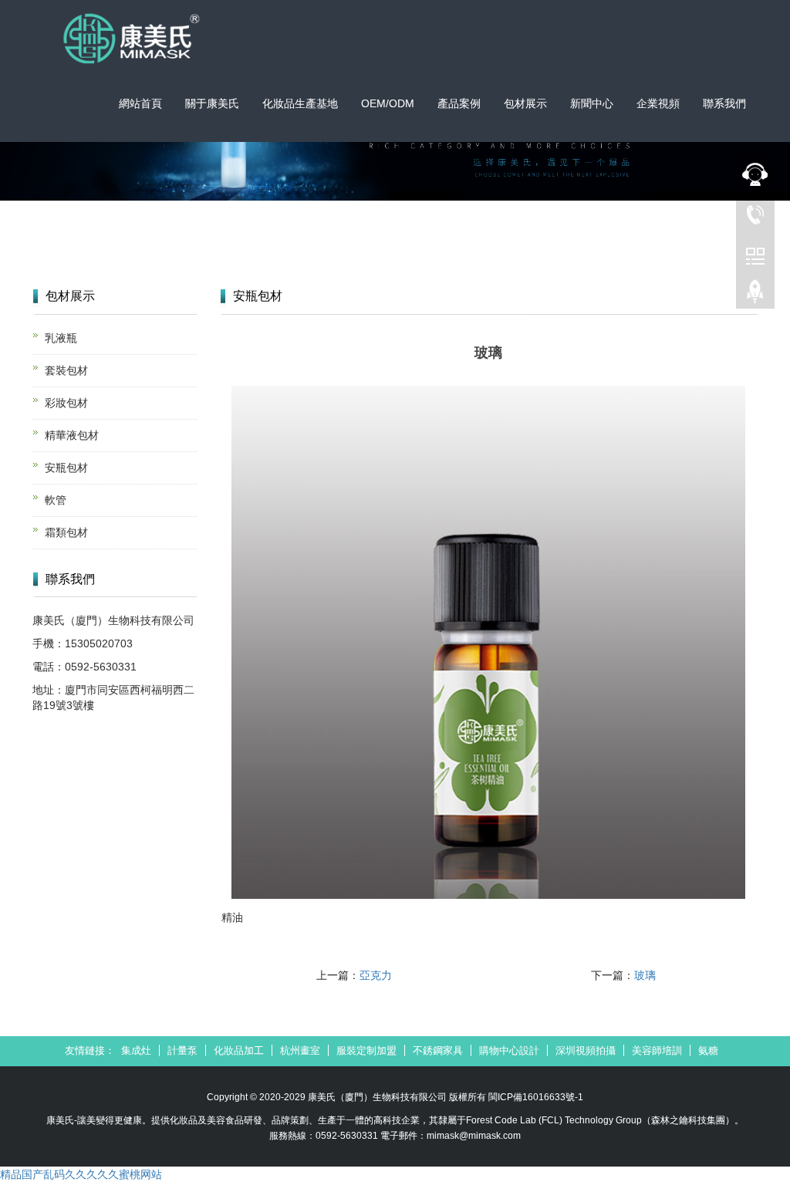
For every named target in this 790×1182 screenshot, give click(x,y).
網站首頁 (140, 103)
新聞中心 (591, 103)
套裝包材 (66, 370)
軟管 (55, 500)
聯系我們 (724, 103)
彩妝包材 (66, 403)
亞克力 (376, 975)
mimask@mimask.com (474, 1135)
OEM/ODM (387, 103)
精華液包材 (72, 435)
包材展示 (525, 103)
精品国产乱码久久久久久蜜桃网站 (81, 1174)
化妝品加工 (239, 1050)
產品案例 (459, 103)
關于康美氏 (212, 103)
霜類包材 (66, 532)
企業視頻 (658, 103)
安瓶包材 (66, 467)
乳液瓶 (61, 338)
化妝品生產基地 (300, 103)
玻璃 (645, 975)
